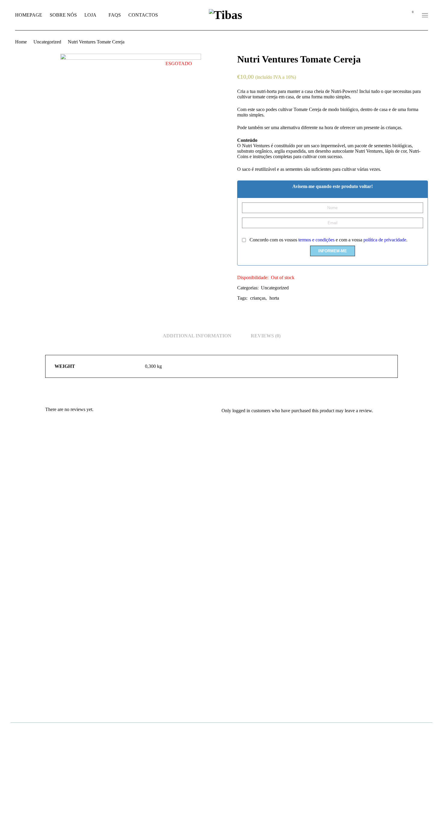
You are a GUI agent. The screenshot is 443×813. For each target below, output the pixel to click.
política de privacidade (384, 239)
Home (21, 41)
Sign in (396, 15)
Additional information (197, 335)
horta (274, 298)
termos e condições (316, 239)
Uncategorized (47, 41)
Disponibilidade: (253, 277)
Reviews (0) (266, 335)
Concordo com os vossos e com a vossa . (327, 239)
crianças (257, 298)
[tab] (197, 336)
